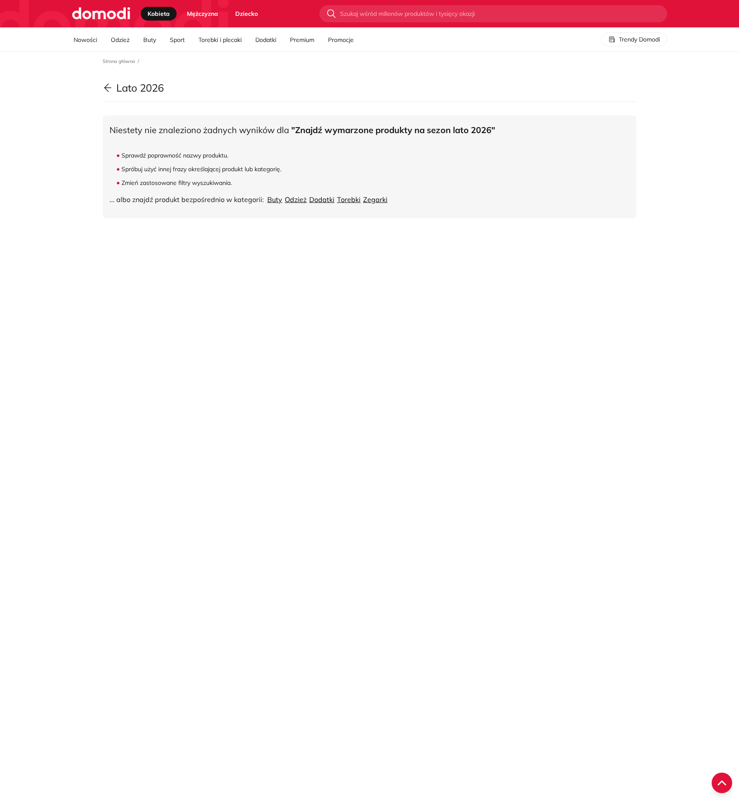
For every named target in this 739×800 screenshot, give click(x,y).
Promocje (341, 40)
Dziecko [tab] (246, 14)
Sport (177, 40)
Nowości (85, 40)
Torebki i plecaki (220, 40)
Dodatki (265, 40)
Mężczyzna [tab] (202, 14)
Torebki (349, 199)
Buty (149, 40)
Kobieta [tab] (159, 14)
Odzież (120, 40)
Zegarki (375, 199)
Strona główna (119, 61)
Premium (302, 40)
